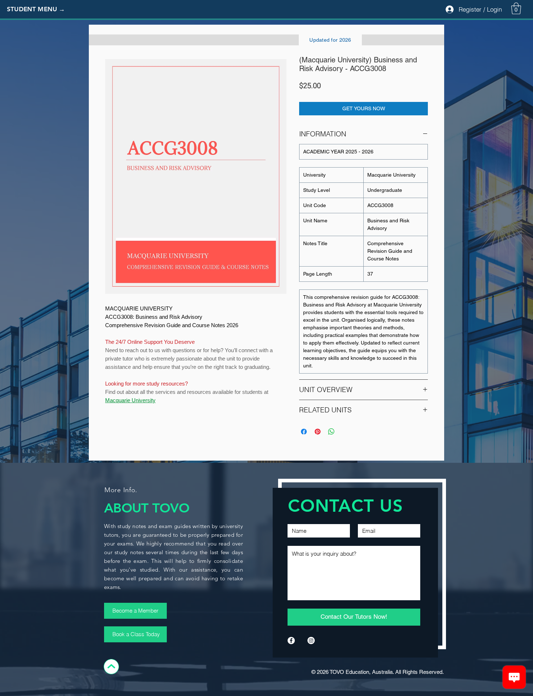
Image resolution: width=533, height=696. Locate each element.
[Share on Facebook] (303, 431)
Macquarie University (130, 400)
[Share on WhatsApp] (331, 431)
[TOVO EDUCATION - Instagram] (311, 640)
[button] (41, 9)
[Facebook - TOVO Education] (291, 640)
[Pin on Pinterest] (317, 431)
